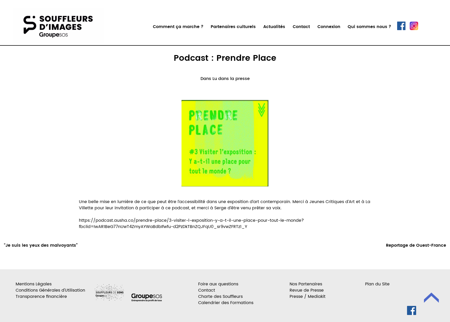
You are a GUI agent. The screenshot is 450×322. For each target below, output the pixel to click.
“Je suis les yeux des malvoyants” (41, 245)
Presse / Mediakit (308, 296)
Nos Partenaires (306, 284)
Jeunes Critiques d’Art (332, 201)
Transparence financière (41, 296)
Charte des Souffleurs (220, 296)
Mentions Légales (34, 284)
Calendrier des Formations (225, 302)
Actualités (274, 27)
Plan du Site (377, 284)
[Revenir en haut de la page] (432, 298)
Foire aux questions (218, 284)
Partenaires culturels (233, 27)
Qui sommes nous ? (369, 27)
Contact (301, 27)
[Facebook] (401, 28)
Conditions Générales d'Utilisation (50, 290)
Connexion (328, 27)
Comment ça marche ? (178, 27)
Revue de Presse (307, 290)
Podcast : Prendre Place (225, 58)
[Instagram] (414, 28)
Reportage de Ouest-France (416, 245)
